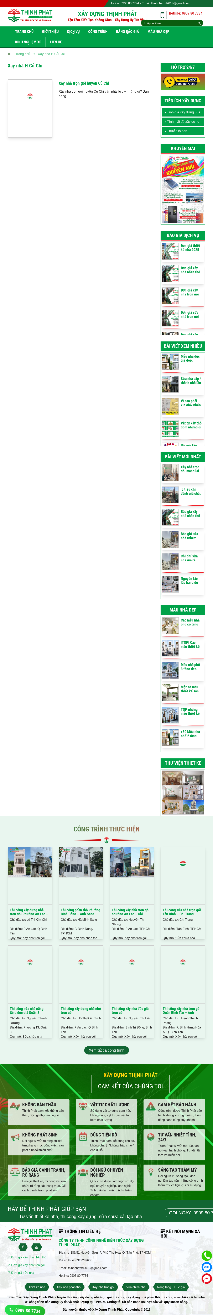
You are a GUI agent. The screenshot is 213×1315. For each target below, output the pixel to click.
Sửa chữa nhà (135, 1287)
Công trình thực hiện (106, 829)
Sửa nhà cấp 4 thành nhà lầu (191, 380)
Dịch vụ (73, 31)
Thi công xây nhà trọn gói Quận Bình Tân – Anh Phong (182, 1012)
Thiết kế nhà (36, 1287)
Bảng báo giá (127, 31)
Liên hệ (56, 42)
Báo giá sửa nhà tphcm (189, 536)
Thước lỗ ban (177, 131)
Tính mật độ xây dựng (183, 121)
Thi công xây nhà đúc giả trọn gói (130, 1010)
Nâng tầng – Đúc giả (171, 1287)
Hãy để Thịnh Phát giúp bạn (47, 1208)
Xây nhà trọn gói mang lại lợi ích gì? (190, 471)
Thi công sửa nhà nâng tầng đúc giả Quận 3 (26, 1010)
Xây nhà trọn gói (103, 1287)
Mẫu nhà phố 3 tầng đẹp (190, 666)
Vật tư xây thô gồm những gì (191, 425)
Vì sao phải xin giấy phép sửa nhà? (191, 405)
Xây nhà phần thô (68, 1287)
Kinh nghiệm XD (28, 42)
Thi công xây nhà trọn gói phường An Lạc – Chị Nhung (131, 914)
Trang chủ (24, 31)
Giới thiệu (50, 31)
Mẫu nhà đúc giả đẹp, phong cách (190, 360)
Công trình (98, 31)
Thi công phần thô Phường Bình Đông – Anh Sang (80, 912)
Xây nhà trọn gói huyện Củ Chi (84, 83)
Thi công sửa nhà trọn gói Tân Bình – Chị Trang (182, 912)
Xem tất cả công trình (106, 1050)
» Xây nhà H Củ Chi (49, 54)
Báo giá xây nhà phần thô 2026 (190, 515)
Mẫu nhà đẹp (158, 31)
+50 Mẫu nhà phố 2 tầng (190, 733)
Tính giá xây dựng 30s (183, 112)
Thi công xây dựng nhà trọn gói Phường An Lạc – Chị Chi (29, 914)
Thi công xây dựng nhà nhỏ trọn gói (81, 1010)
